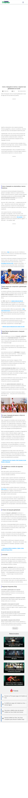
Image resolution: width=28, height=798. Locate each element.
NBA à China (4, 489)
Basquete (15, 628)
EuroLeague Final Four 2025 (7, 263)
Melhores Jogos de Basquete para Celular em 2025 (13, 326)
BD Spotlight (19, 217)
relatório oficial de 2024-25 (17, 301)
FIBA (8, 252)
